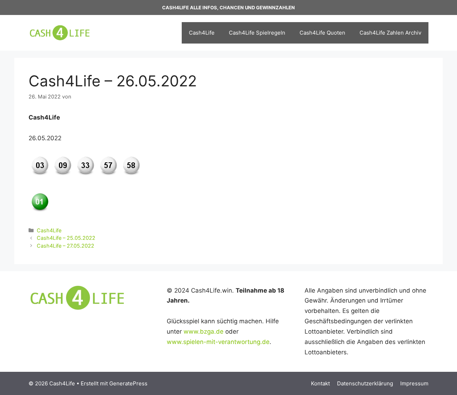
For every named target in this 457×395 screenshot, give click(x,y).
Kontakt (320, 383)
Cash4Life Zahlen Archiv (390, 32)
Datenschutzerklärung (365, 383)
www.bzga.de (204, 331)
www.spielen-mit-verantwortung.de (218, 341)
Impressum (414, 383)
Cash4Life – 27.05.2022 (65, 246)
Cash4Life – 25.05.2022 (66, 238)
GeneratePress (128, 383)
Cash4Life (202, 32)
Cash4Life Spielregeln (257, 32)
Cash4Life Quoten (322, 32)
